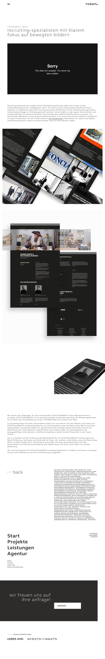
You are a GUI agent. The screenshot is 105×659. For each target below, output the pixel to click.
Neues (9, 561)
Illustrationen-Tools (87, 503)
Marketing (74, 511)
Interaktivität (61, 507)
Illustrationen (68, 497)
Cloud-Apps (75, 479)
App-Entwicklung (85, 471)
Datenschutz (73, 492)
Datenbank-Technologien (65, 491)
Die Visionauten (56, 118)
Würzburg (82, 519)
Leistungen (20, 548)
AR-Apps (83, 475)
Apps (76, 475)
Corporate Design (72, 483)
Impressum (11, 565)
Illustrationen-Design (85, 497)
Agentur (17, 554)
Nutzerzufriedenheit (64, 515)
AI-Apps (58, 470)
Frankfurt (82, 495)
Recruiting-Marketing (64, 516)
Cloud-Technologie (75, 481)
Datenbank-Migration (85, 487)
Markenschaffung (82, 510)
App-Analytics (80, 470)
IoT (70, 507)
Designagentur (61, 494)
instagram (93, 535)
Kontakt (10, 563)
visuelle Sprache (77, 518)
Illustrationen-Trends (64, 505)
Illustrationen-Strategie (65, 502)
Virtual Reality (61, 518)
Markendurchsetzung (64, 510)
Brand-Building (84, 478)
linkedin (94, 537)
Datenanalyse (69, 484)
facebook (94, 533)
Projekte (17, 542)
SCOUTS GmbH (92, 4)
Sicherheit (87, 516)
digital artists (76, 494)
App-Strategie (84, 473)
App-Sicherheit (71, 473)
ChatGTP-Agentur (62, 479)
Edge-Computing (90, 494)
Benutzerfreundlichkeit (65, 478)
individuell (80, 505)
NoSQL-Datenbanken (70, 513)
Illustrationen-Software (75, 500)
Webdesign (89, 518)
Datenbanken (60, 492)
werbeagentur (61, 519)
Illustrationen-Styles (87, 502)
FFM (74, 495)
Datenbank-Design (62, 486)
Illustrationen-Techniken (66, 503)
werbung (73, 519)
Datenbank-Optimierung (65, 489)
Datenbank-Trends (85, 491)
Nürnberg (84, 513)
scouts (78, 516)
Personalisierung (82, 515)
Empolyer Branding (63, 495)
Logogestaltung (72, 508)
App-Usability (67, 475)
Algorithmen (68, 470)
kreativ (76, 507)
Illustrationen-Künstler (65, 499)
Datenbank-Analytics (85, 484)
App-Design (71, 471)
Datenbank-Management (65, 487)
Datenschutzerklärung (15, 567)
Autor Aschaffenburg (71, 476)
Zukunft (92, 519)
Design (83, 492)
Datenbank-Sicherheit (86, 489)
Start (13, 536)
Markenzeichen (61, 511)
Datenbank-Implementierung (83, 486)
